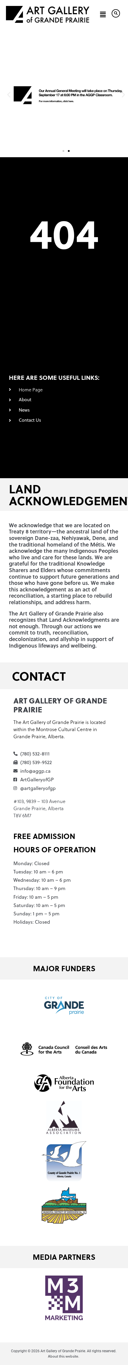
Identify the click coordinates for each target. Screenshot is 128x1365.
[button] (103, 14)
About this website (63, 1356)
